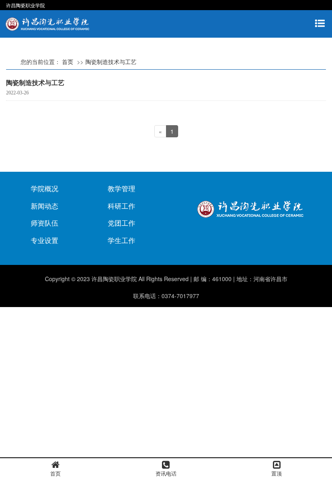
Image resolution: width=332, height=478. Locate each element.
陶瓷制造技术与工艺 (110, 62)
